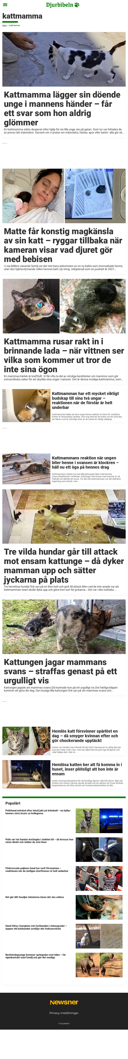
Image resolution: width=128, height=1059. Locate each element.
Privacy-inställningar (64, 1013)
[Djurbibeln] (63, 5)
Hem (4, 25)
